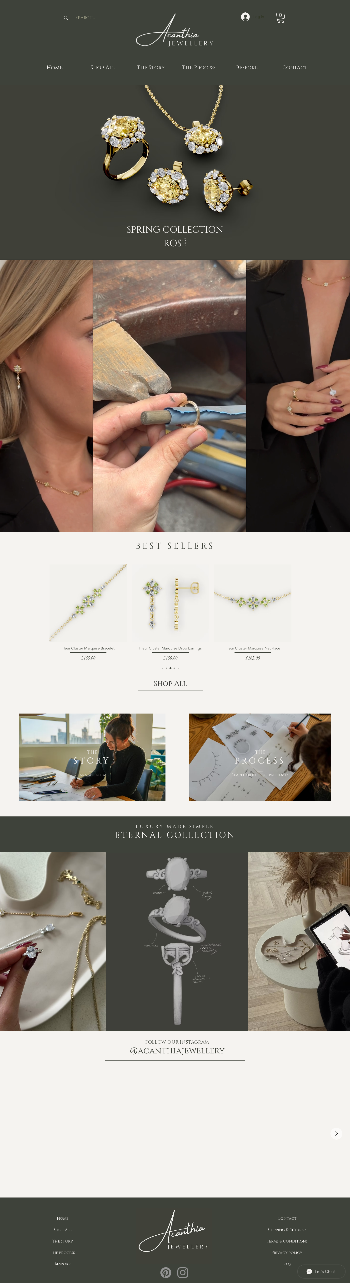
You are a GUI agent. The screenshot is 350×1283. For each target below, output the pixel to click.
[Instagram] (182, 1272)
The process (63, 1252)
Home (63, 1218)
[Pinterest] (166, 1272)
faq (287, 1264)
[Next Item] (336, 1134)
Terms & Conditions (287, 1241)
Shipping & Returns (287, 1230)
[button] (281, 18)
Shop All (63, 1230)
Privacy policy (287, 1252)
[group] (170, 613)
